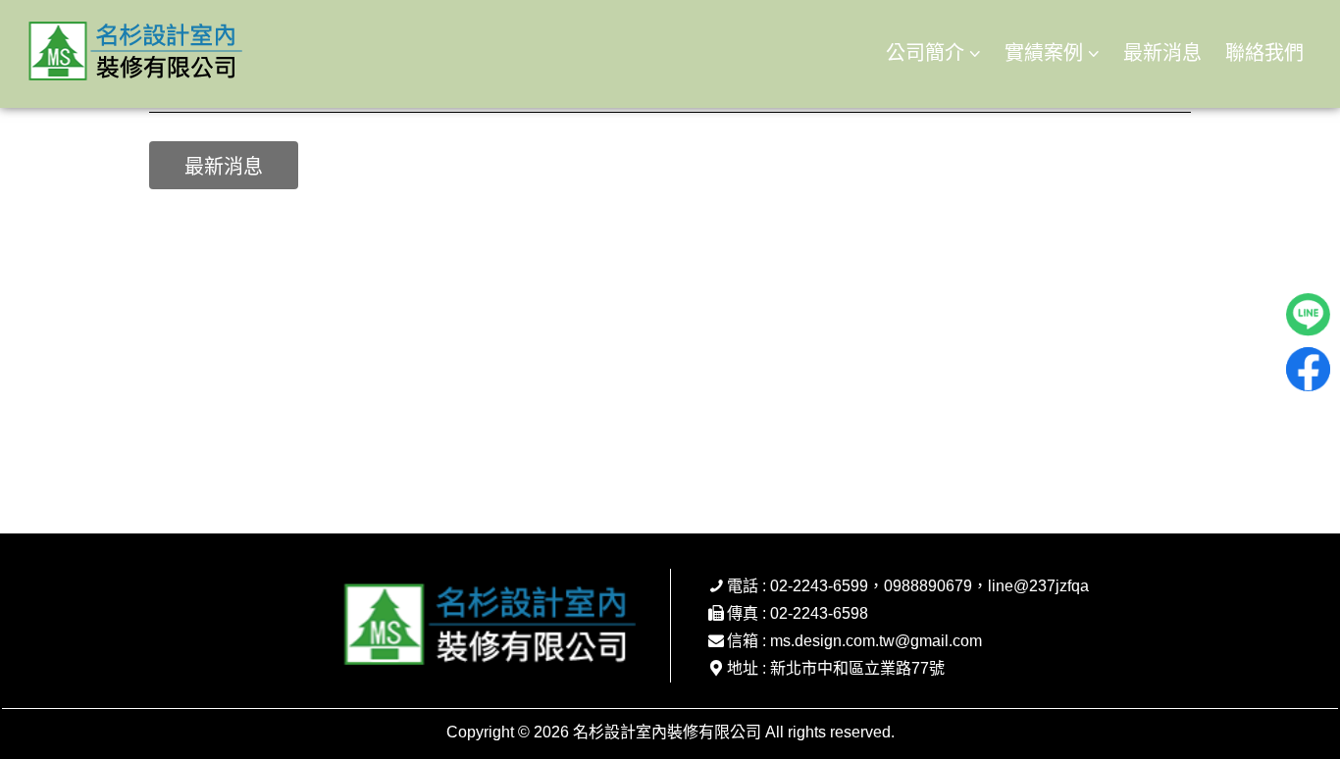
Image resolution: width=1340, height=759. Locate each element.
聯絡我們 (1264, 53)
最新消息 (1162, 53)
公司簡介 (925, 53)
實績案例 (1044, 53)
